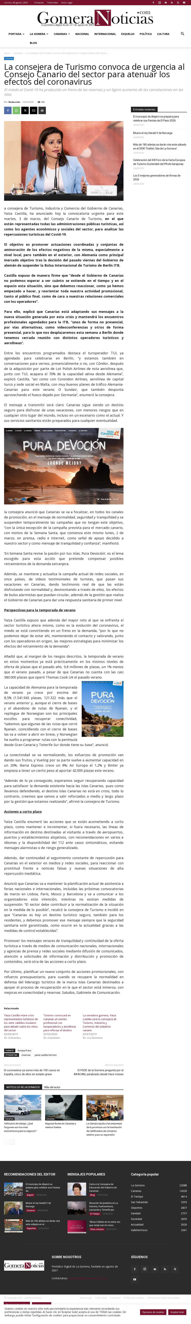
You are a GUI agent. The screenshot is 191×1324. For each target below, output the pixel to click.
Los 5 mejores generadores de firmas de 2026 (157, 177)
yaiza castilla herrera (46, 1054)
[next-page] (12, 1142)
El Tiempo (95, 1213)
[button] (182, 34)
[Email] (33, 110)
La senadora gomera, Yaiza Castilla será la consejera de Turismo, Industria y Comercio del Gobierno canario (100, 1023)
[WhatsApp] (16, 110)
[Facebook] (153, 2)
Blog (33, 43)
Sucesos (31, 1210)
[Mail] (165, 2)
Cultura (163, 34)
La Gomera (37, 34)
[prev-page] (6, 1142)
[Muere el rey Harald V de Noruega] (13, 1207)
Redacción (14, 102)
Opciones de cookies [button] (153, 1312)
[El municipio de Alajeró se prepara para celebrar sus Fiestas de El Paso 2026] (13, 1189)
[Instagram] (159, 2)
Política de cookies (134, 1297)
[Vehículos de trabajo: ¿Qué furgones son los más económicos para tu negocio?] (22, 1107)
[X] (178, 2)
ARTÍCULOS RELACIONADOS (23, 1087)
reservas (26, 1054)
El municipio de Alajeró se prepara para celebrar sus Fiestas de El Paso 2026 (156, 118)
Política (146, 34)
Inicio (7, 53)
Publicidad (52, 2)
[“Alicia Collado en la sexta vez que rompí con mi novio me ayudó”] (77, 1226)
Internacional (105, 34)
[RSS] (172, 2)
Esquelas (127, 34)
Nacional (82, 34)
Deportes (31, 1228)
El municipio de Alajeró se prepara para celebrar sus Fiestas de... (43, 1187)
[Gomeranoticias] (95, 17)
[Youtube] (184, 2)
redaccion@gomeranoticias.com (87, 1278)
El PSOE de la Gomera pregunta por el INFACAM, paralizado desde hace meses (98, 1072)
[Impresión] (42, 110)
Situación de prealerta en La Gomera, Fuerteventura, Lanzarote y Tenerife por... (103, 1206)
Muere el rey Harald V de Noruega (152, 133)
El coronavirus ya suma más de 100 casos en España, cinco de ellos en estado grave (32, 1072)
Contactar (39, 2)
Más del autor (52, 1087)
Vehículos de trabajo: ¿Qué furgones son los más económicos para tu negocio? (20, 1127)
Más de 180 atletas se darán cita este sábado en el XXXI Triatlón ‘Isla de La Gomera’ (159, 146)
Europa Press (24, 1050)
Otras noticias (97, 1229)
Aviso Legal (66, 2)
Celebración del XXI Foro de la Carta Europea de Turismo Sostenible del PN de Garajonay (159, 162)
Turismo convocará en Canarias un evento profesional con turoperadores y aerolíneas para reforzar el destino (59, 1023)
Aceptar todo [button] (177, 1312)
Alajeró (30, 1195)
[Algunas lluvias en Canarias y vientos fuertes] (63, 1107)
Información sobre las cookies (163, 1297)
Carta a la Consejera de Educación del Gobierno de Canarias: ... (103, 1187)
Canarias (60, 34)
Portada (15, 34)
